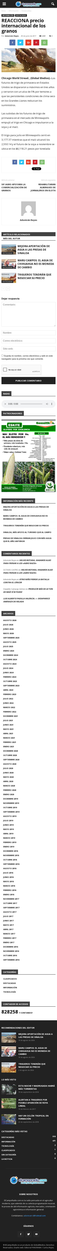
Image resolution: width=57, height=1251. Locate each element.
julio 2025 (8, 646)
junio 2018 (8, 877)
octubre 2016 (10, 955)
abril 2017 (8, 929)
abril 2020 (8, 781)
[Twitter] (28, 1234)
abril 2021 (8, 733)
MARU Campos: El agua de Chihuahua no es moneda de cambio (36, 264)
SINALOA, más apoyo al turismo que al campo (27, 532)
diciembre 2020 (10, 751)
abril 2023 (8, 690)
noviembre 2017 (11, 899)
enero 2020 (8, 794)
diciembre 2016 (10, 946)
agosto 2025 (9, 642)
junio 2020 (8, 772)
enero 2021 (8, 746)
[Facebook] (21, 1234)
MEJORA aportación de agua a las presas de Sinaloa (34, 249)
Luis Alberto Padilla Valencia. (19, 598)
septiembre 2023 (11, 685)
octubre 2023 (10, 681)
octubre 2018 (10, 859)
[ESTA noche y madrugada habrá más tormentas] (8, 1089)
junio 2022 (8, 703)
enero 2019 (8, 846)
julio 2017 (8, 916)
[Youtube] (36, 1234)
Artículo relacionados (16, 234)
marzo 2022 (9, 707)
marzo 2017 (9, 933)
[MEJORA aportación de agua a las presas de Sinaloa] (8, 249)
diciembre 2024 (10, 655)
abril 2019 (8, 833)
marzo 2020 (9, 785)
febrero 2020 (9, 790)
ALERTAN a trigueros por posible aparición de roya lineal (33, 1102)
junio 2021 (8, 724)
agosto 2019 (9, 816)
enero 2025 (8, 650)
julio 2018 (8, 872)
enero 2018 (8, 894)
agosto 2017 (9, 912)
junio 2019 (8, 825)
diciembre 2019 (10, 798)
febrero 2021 (9, 742)
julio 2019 (8, 820)
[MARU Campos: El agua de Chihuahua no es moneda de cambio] (8, 264)
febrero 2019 (9, 842)
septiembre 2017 (11, 907)
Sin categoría (8, 1154)
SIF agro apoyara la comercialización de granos (14, 187)
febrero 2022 (9, 711)
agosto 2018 (9, 868)
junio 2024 (8, 672)
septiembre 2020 (11, 759)
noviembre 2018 (11, 855)
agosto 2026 (9, 620)
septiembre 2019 (11, 811)
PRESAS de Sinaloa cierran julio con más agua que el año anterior (27, 540)
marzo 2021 (9, 737)
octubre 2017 (10, 903)
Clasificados (10, 978)
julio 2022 (8, 698)
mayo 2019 (8, 829)
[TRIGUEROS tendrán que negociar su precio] (8, 278)
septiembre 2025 (11, 637)
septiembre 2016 (11, 959)
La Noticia (6, 1159)
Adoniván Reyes (12, 36)
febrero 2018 (9, 890)
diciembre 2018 (10, 851)
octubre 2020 (10, 755)
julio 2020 (8, 768)
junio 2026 (8, 629)
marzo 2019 (9, 838)
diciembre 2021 (10, 716)
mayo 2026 (8, 633)
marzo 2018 (9, 885)
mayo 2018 (8, 881)
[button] (53, 4)
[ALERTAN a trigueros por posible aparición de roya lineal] (8, 1103)
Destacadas (21, 15)
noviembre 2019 (11, 803)
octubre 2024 (10, 659)
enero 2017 (8, 942)
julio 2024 (8, 668)
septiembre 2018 (11, 864)
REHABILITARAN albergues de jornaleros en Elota (43, 187)
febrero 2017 (9, 938)
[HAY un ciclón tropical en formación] (8, 1119)
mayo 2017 (8, 925)
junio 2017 (8, 920)
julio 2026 (8, 624)
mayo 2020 (8, 777)
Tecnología (9, 992)
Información (7, 15)
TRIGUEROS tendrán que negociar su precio (34, 276)
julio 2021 (8, 720)
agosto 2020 (9, 764)
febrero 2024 (9, 677)
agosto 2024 (9, 663)
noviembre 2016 (11, 951)
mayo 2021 (8, 729)
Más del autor (11, 238)
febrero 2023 (9, 694)
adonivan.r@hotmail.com (35, 1215)
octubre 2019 (10, 807)
